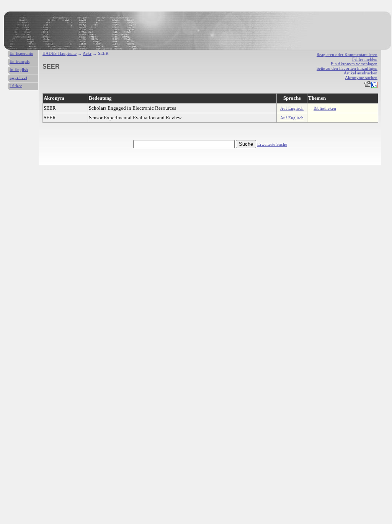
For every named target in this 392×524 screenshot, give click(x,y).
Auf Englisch (292, 108)
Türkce (16, 85)
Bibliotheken (325, 108)
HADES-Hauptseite (59, 53)
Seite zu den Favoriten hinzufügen (347, 68)
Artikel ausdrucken (360, 73)
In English (19, 69)
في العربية (18, 77)
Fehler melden (364, 59)
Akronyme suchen (361, 77)
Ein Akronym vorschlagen (354, 63)
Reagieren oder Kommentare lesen (347, 54)
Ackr (87, 53)
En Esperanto (21, 53)
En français (19, 61)
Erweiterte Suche (272, 144)
